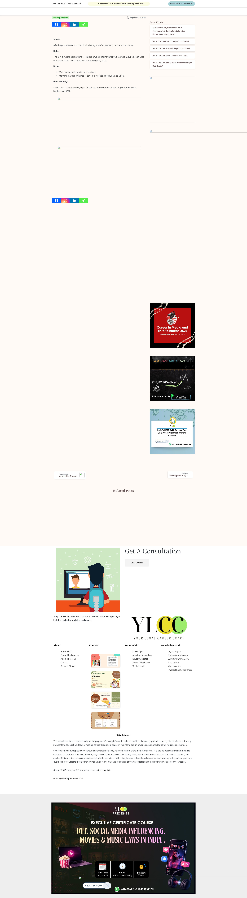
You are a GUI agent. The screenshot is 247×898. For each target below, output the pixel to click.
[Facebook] (56, 24)
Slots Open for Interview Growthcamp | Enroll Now (121, 4)
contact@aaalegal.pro (75, 87)
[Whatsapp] (83, 24)
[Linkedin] (74, 24)
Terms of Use (76, 778)
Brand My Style (104, 770)
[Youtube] (70, 788)
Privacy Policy (60, 778)
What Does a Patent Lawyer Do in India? (170, 56)
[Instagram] (65, 24)
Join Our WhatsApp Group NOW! (67, 4)
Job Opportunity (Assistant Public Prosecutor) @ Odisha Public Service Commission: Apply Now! (168, 31)
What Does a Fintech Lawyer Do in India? (170, 41)
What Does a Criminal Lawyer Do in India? (171, 48)
